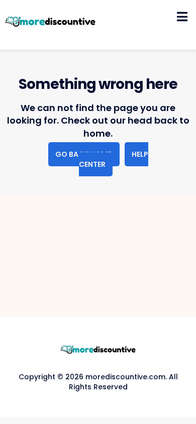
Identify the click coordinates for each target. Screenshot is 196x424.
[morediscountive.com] (50, 22)
